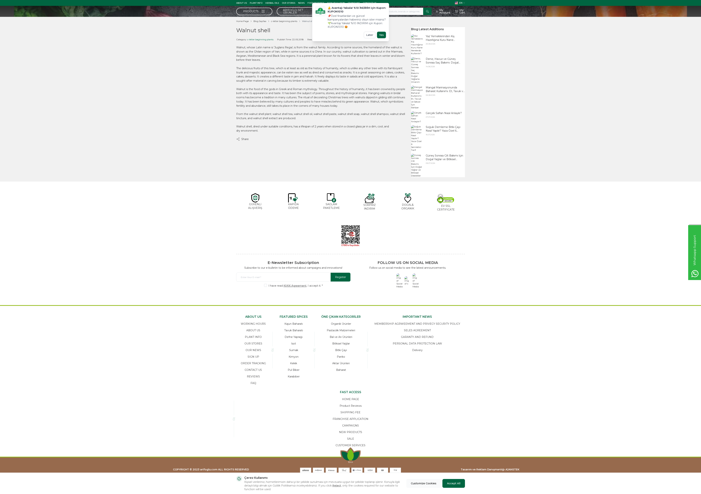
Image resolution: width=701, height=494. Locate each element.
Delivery (417, 350)
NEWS (301, 3)
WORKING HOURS (253, 323)
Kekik (293, 363)
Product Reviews (351, 405)
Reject (336, 485)
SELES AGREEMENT (417, 330)
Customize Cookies (423, 483)
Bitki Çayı (341, 350)
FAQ (253, 383)
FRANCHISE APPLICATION (350, 419)
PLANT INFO (256, 3)
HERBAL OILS (272, 3)
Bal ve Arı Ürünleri (341, 337)
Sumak (293, 350)
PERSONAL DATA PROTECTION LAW (417, 343)
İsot (293, 343)
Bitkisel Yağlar (341, 343)
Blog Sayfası (259, 21)
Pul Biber (293, 370)
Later (369, 35)
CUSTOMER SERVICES (350, 445)
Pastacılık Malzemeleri (341, 330)
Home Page (242, 21)
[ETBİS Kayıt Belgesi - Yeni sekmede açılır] (350, 236)
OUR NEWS (253, 350)
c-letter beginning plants (284, 21)
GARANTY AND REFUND (417, 337)
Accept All (453, 483)
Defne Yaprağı (294, 337)
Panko (341, 356)
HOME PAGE (350, 399)
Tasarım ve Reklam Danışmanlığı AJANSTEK (490, 469)
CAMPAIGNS (350, 425)
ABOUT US (241, 3)
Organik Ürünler (341, 323)
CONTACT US (253, 370)
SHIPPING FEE (350, 412)
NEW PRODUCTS (350, 432)
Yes (381, 35)
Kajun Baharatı (293, 323)
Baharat (341, 370)
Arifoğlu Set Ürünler (293, 11)
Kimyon (294, 356)
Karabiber (294, 376)
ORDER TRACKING (253, 363)
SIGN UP (253, 356)
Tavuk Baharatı (293, 330)
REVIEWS (253, 376)
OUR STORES (288, 3)
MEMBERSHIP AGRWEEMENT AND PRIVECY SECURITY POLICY (417, 323)
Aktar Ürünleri (341, 363)
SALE (350, 438)
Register (340, 277)
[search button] (427, 11)
